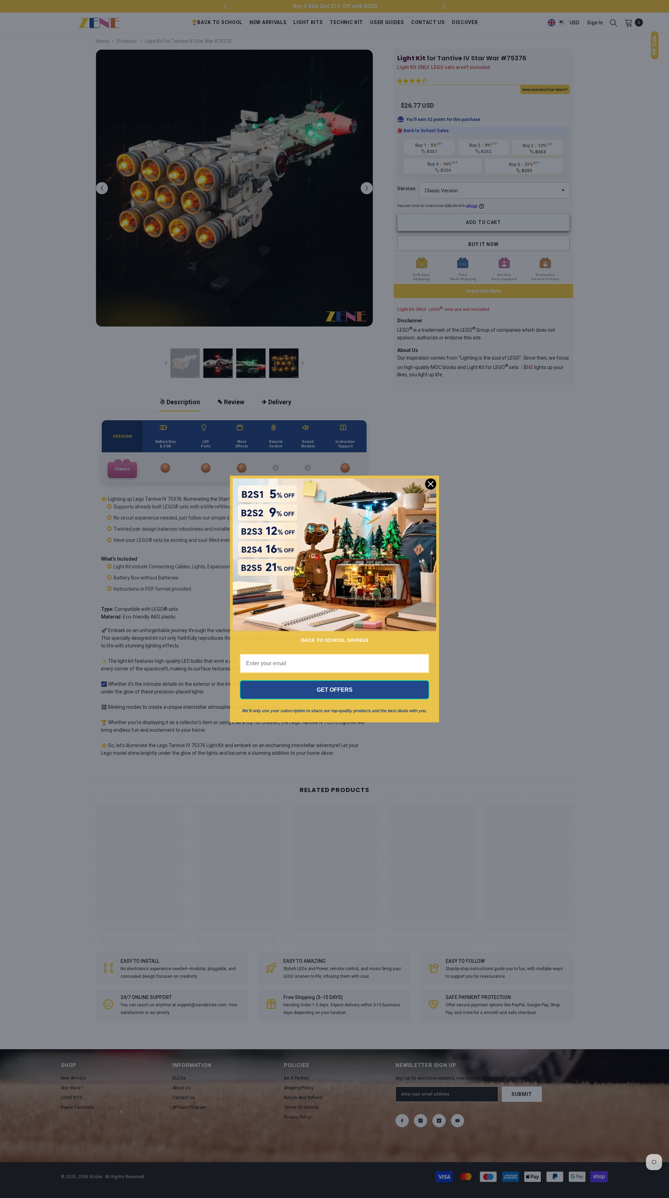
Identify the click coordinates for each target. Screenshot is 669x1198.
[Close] (430, 484)
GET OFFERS (335, 690)
